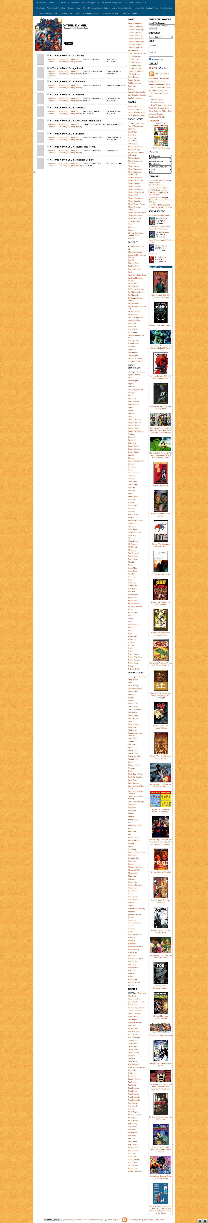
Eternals (131, 464)
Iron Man (131, 511)
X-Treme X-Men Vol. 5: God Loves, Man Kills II (75, 120)
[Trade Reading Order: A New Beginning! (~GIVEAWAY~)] (160, 146)
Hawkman (132, 808)
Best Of (131, 260)
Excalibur (132, 467)
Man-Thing (132, 529)
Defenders (132, 443)
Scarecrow (132, 920)
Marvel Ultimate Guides (137, 212)
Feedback (152, 117)
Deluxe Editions (134, 320)
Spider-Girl (132, 598)
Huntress (131, 816)
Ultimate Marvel (135, 44)
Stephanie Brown (134, 935)
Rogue (130, 580)
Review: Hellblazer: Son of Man (160, 515)
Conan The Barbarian (136, 431)
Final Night (132, 332)
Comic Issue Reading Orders (159, 108)
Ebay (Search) (76, 61)
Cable (130, 416)
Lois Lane (132, 861)
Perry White (132, 882)
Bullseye (131, 413)
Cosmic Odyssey (134, 269)
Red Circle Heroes (135, 358)
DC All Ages (132, 283)
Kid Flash (131, 843)
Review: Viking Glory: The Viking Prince (160, 407)
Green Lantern (133, 783)
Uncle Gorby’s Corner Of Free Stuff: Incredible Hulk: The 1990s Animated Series (160, 455)
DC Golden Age (135, 56)
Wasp (130, 633)
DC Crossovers (133, 303)
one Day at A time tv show (158, 180)
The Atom (132, 955)
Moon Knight (133, 541)
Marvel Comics (155, 84)
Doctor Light (133, 753)
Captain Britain (134, 425)
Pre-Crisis (132, 53)
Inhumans (132, 499)
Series (168, 87)
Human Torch (133, 496)
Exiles (130, 470)
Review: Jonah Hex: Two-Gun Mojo (161, 901)
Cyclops (131, 434)
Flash (130, 771)
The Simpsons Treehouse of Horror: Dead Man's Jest (159, 228)
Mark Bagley (133, 1112)
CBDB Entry (52, 76)
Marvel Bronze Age (136, 38)
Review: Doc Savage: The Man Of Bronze (161, 603)
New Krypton (133, 355)
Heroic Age (132, 138)
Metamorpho (133, 873)
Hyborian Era (133, 144)
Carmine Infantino (135, 1011)
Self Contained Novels (136, 115)
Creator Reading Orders (45, 3)
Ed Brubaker (133, 1028)
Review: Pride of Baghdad (161, 872)
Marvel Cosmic (134, 166)
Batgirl (130, 697)
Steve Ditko (132, 1156)
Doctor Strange (134, 452)
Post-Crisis (141, 53)
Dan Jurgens (132, 1020)
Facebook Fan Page (95, 1220)
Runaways (132, 583)
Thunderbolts (133, 624)
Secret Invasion (134, 221)
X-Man (130, 648)
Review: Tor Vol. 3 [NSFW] (161, 207)
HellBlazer (132, 810)
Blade (130, 407)
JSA (129, 834)
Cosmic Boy (133, 738)
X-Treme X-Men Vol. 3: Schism (67, 94)
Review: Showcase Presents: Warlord (161, 1017)
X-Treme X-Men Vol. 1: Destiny (67, 55)
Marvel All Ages (134, 150)
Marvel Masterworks (136, 192)
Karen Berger (133, 1103)
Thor (130, 621)
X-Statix (131, 666)
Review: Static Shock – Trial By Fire (161, 1064)
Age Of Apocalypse (135, 126)
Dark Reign (132, 132)
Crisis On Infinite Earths (137, 275)
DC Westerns (133, 314)
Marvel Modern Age (136, 41)
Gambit (131, 479)
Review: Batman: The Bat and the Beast (161, 931)
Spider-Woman (133, 604)
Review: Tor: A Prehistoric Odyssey (156, 183)
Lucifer (131, 864)
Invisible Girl (133, 505)
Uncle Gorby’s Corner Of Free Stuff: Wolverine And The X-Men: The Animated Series (160, 430)
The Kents (132, 964)
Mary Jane (132, 535)
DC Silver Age (134, 59)
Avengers (131, 392)
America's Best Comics (136, 92)
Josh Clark (162, 257)
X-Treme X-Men (134, 669)
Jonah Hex (132, 831)
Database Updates (157, 99)
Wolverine (132, 639)
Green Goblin (133, 485)
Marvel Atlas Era (135, 32)
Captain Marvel (134, 428)
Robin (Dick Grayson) (136, 909)
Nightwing (132, 876)
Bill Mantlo (132, 1005)
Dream (130, 762)
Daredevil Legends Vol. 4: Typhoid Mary (158, 193)
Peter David (132, 1133)
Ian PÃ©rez (162, 219)
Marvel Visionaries (135, 215)
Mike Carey (132, 1124)
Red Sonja (132, 577)
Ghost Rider (132, 482)
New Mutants (133, 556)
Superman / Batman (135, 947)
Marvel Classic (134, 158)
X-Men (130, 651)
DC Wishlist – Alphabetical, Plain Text (50, 8)
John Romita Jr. (134, 1097)
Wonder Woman (134, 982)
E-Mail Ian (161, 117)
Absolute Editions (135, 252)
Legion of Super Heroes (137, 852)
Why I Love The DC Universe (160, 1035)
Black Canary (133, 706)
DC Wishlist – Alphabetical (135, 3)
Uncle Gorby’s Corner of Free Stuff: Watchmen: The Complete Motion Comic (161, 1086)
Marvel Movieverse (135, 198)
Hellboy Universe (134, 83)
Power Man (132, 568)
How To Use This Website (110, 13)
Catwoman (132, 727)
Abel (130, 683)
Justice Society (134, 840)
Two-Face (131, 973)
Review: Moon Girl (160, 486)
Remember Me (157, 59)
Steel (130, 932)
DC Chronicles (133, 295)
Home (78, 8)
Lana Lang (132, 849)
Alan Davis (132, 996)
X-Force (131, 645)
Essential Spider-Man (136, 461)
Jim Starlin (132, 1085)
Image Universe (134, 77)
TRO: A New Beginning (161, 148)
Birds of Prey (133, 703)
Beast (130, 395)
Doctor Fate (132, 750)
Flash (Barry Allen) (135, 774)
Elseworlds (132, 326)
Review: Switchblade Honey (160, 325)
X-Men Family (133, 654)
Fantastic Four (133, 473)
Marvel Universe (134, 24)
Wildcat (131, 976)
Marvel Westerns (134, 218)
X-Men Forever (134, 660)
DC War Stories (134, 311)
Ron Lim (131, 1138)
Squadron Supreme (135, 606)
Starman (131, 929)
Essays (161, 102)
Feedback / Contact (130, 13)
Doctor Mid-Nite (134, 756)
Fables (130, 89)
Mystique (131, 550)
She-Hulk (131, 592)
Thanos (131, 615)
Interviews (168, 105)
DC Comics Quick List (90, 3)
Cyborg (131, 741)
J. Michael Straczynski (136, 1067)
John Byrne (132, 1091)
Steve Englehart (134, 1159)
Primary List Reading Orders (47, 13)
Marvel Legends (134, 186)
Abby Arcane (133, 680)
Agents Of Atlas (134, 375)
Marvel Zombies (134, 532)
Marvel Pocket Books (136, 204)
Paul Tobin (132, 1130)
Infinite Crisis (133, 343)
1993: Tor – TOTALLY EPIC (159, 205)
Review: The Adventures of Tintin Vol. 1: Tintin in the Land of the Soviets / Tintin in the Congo (160, 1209)
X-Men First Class (135, 657)
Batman (131, 700)
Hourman (131, 813)
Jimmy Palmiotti (134, 1079)
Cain (130, 721)
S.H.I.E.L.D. (132, 586)
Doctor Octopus (134, 449)
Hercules (131, 491)
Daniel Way (132, 1017)
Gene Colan (132, 1046)
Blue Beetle (132, 712)
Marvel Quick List (136, 47)
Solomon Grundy (134, 923)
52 (129, 249)
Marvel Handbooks (135, 180)
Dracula (131, 455)
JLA (129, 822)
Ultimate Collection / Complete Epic (136, 234)
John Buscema (133, 1088)
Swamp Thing (133, 950)
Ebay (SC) (75, 59)
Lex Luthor (132, 855)
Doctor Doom (133, 446)
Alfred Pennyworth (135, 688)
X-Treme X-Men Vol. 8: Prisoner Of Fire (72, 159)
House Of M (132, 141)
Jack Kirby (132, 1070)
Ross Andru (132, 1141)
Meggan (131, 538)
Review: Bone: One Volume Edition (160, 727)
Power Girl (132, 891)
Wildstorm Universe (136, 71)
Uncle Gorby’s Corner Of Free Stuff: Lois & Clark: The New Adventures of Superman (160, 842)
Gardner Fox (133, 1040)
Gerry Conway (133, 1052)
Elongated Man (134, 765)
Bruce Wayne (133, 718)
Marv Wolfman (134, 1121)
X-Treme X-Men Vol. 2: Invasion (67, 81)
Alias (130, 378)
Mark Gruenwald (134, 1115)
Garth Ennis (132, 1043)
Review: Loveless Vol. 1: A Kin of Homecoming (160, 377)
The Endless (132, 961)
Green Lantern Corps (136, 802)
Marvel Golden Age (136, 29)
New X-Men (132, 559)
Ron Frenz (132, 1136)
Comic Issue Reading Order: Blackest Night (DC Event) (160, 347)
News (153, 105)
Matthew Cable (134, 870)
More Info (51, 59)
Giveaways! (154, 121)
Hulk (130, 494)
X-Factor (131, 642)
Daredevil (132, 437)
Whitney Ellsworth (135, 1171)
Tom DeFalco (133, 1165)
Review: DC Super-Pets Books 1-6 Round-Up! (161, 810)
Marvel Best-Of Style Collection (136, 154)
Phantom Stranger (135, 885)
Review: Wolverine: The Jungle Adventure (160, 634)
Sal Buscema (133, 1147)
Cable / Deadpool (134, 419)
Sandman (131, 912)
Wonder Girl (132, 979)
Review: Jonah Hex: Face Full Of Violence (160, 1118)
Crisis (130, 272)
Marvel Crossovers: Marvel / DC (135, 173)
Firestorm (131, 768)
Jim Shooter (132, 1082)
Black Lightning (134, 709)
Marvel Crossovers (135, 169)
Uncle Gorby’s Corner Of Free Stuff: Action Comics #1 (160, 664)
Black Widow (133, 404)
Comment (51, 61)
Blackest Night (134, 263)
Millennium (132, 352)
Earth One (132, 323)
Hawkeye (131, 488)
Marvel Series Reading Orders (146, 8)
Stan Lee (131, 1153)
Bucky (130, 410)
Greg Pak (131, 1058)
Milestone (132, 349)
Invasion (131, 346)
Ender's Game (133, 106)
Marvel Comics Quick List (122, 8)
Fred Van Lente (134, 1037)
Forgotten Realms (135, 109)
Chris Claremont (134, 1014)
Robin (130, 906)
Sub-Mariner (133, 612)
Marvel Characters (158, 87)
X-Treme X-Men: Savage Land (66, 68)
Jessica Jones (133, 514)
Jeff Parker (132, 1073)
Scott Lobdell (133, 1150)
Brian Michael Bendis (136, 1008)
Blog (150, 96)
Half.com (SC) (64, 61)
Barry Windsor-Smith (136, 1002)
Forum (70, 8)
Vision (130, 630)
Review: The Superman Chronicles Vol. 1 (161, 545)
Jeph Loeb (132, 1076)
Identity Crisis (133, 340)
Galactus (131, 476)
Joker (130, 828)
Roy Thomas (133, 1144)
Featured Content (155, 267)
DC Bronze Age (135, 62)
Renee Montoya (134, 900)
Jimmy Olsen (133, 819)
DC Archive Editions (136, 289)
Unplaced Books (134, 98)
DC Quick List (134, 74)
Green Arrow (133, 780)
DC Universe (133, 50)
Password (152, 52)
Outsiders (131, 879)
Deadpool (132, 440)
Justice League (133, 837)
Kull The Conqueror (135, 520)
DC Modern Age (135, 65)
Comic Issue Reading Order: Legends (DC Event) (160, 1177)
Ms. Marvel (132, 547)
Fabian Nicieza (134, 1031)
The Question (133, 967)
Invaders (131, 502)
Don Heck (132, 1026)
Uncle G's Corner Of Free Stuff (160, 111)
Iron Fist (131, 508)
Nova (130, 565)
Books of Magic (134, 266)
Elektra (131, 458)
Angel (130, 384)
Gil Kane (131, 1055)
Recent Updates (66, 13)
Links (143, 13)
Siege (130, 224)
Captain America (134, 422)
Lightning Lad (133, 858)
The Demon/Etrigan (135, 958)
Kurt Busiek (132, 1106)
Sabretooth (132, 589)
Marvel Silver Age (135, 35)
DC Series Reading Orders (112, 3)
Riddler (131, 903)
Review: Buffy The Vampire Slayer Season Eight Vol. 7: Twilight (160, 695)
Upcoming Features (90, 13)
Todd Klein (132, 1162)
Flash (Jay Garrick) (135, 777)
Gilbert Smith (163, 232)
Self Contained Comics (137, 95)
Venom (130, 627)
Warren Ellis (132, 1168)
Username (152, 45)
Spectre (131, 926)
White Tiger (132, 636)
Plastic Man (132, 888)
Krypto (130, 846)
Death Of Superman (135, 317)
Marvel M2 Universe (136, 189)
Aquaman (131, 694)
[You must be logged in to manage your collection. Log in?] (48, 55)
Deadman (131, 744)
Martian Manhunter (135, 867)
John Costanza (133, 1094)
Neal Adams (132, 1127)
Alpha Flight (133, 381)
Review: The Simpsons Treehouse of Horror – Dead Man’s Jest (160, 1149)
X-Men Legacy (134, 663)
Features (159, 105)
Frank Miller (133, 1034)
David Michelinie (135, 1023)
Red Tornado (133, 897)
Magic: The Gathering (136, 112)
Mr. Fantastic (133, 544)
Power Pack (132, 571)
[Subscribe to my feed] (151, 76)
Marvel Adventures (135, 147)
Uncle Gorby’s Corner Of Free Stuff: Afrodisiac (160, 956)
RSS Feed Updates (162, 74)
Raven (130, 894)
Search (77, 13)
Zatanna (131, 985)
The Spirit (132, 970)
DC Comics (153, 90)
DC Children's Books (136, 292)
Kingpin (131, 517)
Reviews (154, 102)
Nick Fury (132, 562)
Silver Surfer (133, 595)
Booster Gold (133, 715)
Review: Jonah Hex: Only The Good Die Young (161, 296)
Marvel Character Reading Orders (96, 8)
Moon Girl (153, 254)
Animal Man (133, 691)
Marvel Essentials (135, 177)
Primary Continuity (136, 26)
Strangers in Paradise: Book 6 (160, 215)
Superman (132, 944)
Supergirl (131, 941)
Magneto (131, 526)
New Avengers (133, 553)
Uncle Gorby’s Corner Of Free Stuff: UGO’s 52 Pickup (160, 785)
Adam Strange (133, 685)
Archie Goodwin (134, 999)
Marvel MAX (133, 195)
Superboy (131, 938)
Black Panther (133, 401)
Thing (130, 618)
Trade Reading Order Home (153, 1220)
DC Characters (156, 93)
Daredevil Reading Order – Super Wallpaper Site (159, 189)
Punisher (131, 574)
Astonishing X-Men (135, 389)
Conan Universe (134, 80)
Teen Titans (132, 952)
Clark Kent (132, 730)
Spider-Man (132, 601)
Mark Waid (132, 1118)
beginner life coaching (157, 197)
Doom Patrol (133, 759)
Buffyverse (132, 86)
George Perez (133, 1049)
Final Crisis (132, 329)
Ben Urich (132, 398)
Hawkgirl (131, 805)
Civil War (131, 129)
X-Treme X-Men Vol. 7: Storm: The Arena (72, 146)
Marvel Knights (134, 183)
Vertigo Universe (135, 68)
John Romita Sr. (134, 1100)
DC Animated (133, 286)
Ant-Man (131, 386)
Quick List (166, 84)
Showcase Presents (135, 361)
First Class (132, 135)
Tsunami (131, 230)
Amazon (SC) (64, 59)
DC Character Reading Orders (68, 3)
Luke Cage (132, 523)
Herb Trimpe (133, 1061)
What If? (131, 238)
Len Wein (131, 1109)
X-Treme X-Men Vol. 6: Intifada (67, 133)
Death (130, 747)
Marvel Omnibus (134, 201)
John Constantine (134, 825)
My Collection (166, 8)
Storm (130, 609)
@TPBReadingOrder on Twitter (75, 1220)
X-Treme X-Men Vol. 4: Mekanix (67, 107)
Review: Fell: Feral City (160, 574)
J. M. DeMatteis (134, 1064)
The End (131, 227)
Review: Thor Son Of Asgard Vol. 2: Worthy (160, 757)
